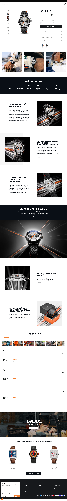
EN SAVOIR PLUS (33, 428)
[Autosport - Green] (47, 46)
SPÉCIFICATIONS (51, 31)
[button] (2, 499)
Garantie (40, 488)
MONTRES (21, 4)
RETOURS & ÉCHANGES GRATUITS (51, 37)
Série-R (26, 484)
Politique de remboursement (58, 487)
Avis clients (40, 484)
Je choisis (10, 496)
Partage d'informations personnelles (59, 488)
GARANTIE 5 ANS (51, 40)
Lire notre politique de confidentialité (6, 493)
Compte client (41, 490)
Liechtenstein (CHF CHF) (52, 4)
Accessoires (27, 490)
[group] (6, 338)
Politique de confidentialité (58, 484)
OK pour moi (17, 496)
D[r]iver (26, 488)
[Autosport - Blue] (42, 46)
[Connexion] (62, 4)
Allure (26, 487)
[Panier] (64, 4)
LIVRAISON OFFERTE (51, 34)
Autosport (26, 485)
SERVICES (45, 4)
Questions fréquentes (42, 487)
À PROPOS (32, 4)
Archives (26, 491)
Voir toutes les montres (33, 473)
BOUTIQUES (40, 4)
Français (59, 4)
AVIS (36, 4)
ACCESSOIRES (26, 4)
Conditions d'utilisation (57, 485)
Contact (40, 485)
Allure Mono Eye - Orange (33, 466)
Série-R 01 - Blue (12, 466)
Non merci (4, 496)
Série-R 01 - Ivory (54, 466)
